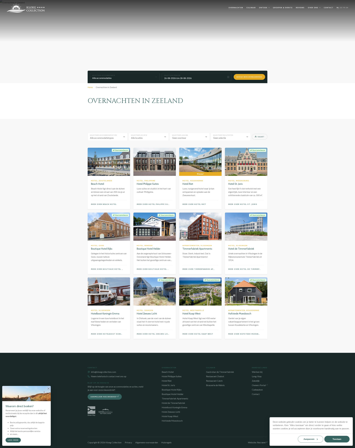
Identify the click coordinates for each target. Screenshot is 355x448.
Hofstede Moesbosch (172, 420)
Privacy (128, 442)
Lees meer (13, 440)
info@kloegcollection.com (103, 372)
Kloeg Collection (26, 7)
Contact (328, 8)
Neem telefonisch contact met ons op (108, 376)
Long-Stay (257, 376)
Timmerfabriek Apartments (175, 398)
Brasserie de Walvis (215, 385)
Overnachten (236, 8)
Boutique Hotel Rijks (172, 389)
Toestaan (337, 439)
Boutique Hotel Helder (172, 394)
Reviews (300, 8)
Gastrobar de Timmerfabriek (220, 372)
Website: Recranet (257, 442)
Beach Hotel (168, 372)
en (347, 8)
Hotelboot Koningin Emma (174, 407)
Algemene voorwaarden (146, 442)
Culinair (251, 8)
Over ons (313, 8)
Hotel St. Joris (168, 385)
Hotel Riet (167, 380)
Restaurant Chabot (215, 376)
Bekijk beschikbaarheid (249, 77)
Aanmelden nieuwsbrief (104, 397)
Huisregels (166, 442)
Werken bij (257, 372)
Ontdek (263, 8)
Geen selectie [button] (219, 137)
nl (338, 8)
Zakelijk (256, 380)
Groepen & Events (283, 8)
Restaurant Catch (214, 380)
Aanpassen (309, 439)
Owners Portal (259, 385)
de (341, 8)
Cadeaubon (257, 389)
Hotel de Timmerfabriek (173, 403)
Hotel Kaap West (170, 416)
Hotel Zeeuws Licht (171, 411)
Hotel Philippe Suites (172, 376)
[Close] (48, 388)
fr (344, 8)
